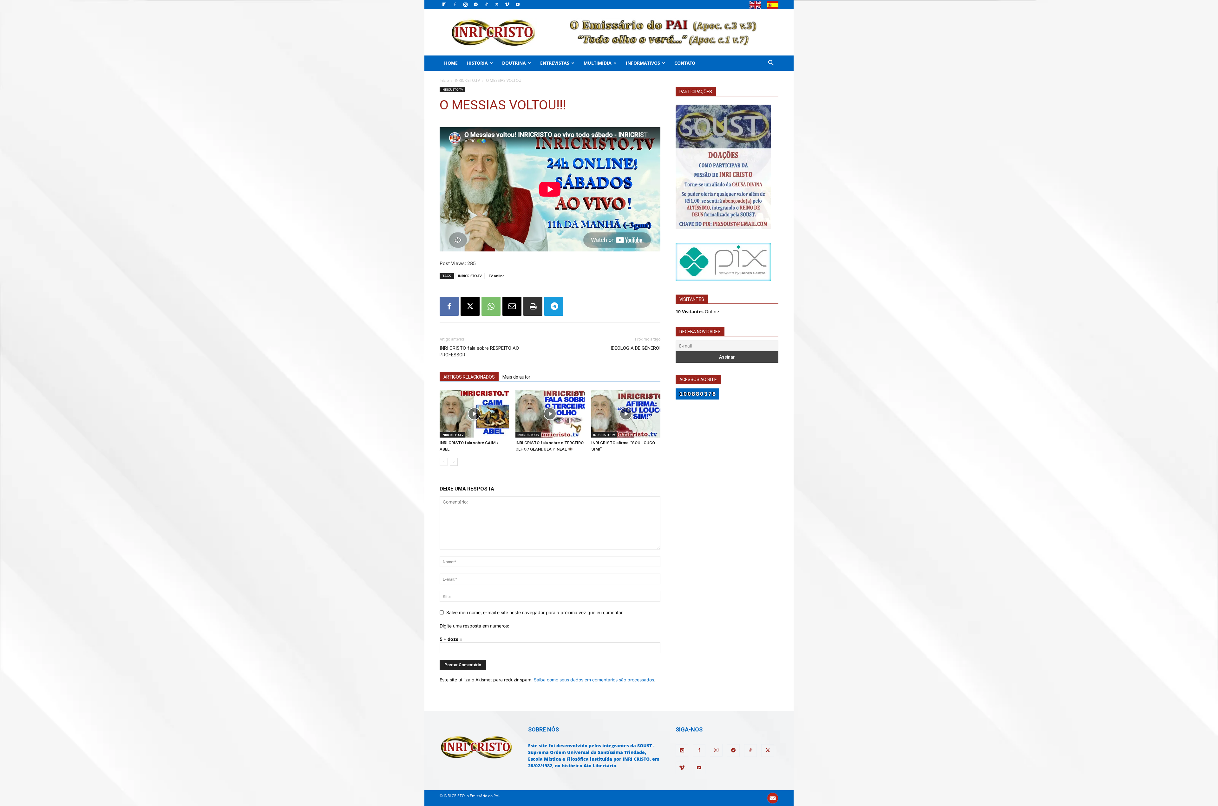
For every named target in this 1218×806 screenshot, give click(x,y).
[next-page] (454, 462)
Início (444, 80)
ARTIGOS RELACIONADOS (469, 377)
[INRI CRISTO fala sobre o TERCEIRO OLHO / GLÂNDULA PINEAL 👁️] (550, 414)
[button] (770, 64)
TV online (496, 275)
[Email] (511, 306)
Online (697, 312)
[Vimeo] (507, 4)
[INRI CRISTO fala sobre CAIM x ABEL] (474, 414)
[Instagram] (465, 4)
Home (451, 63)
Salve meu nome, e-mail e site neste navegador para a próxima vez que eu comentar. (535, 612)
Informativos (643, 63)
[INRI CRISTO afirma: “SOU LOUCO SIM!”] (625, 414)
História (477, 63)
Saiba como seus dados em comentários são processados (594, 679)
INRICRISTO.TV (467, 80)
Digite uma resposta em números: (474, 625)
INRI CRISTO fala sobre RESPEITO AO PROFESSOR (479, 351)
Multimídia (598, 63)
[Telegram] (476, 4)
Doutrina (514, 63)
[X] (496, 4)
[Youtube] (517, 4)
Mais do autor (516, 377)
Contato (684, 63)
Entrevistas (554, 63)
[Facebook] (455, 4)
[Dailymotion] (444, 4)
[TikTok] (486, 4)
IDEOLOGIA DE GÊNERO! (635, 348)
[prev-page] (444, 462)
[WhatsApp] (491, 306)
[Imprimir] (532, 306)
